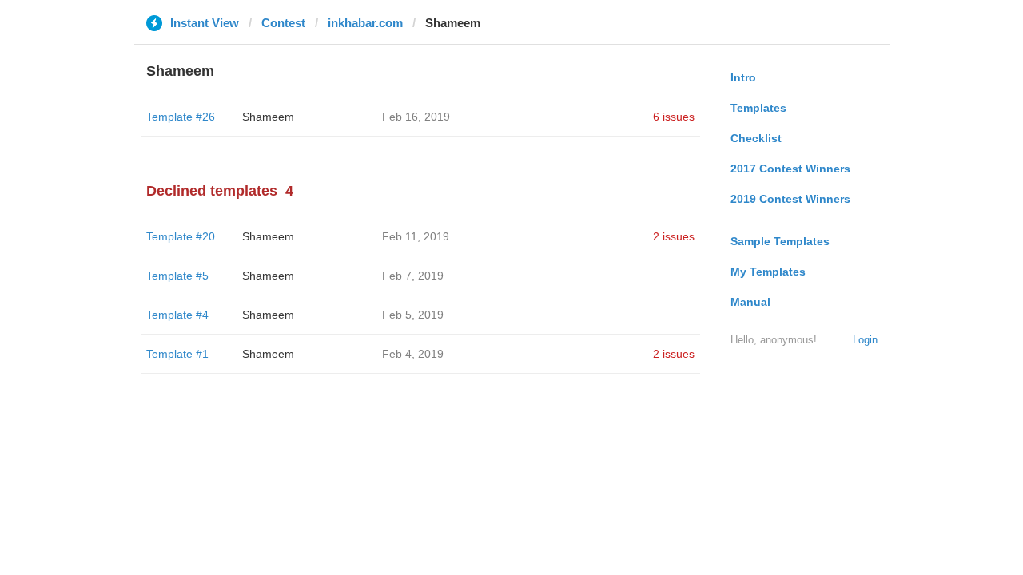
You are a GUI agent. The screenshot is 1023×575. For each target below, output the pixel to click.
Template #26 (180, 116)
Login (865, 340)
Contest (283, 23)
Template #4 (177, 314)
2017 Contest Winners (790, 168)
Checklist (756, 138)
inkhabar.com (365, 23)
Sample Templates (780, 241)
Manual (750, 301)
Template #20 (180, 236)
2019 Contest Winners (790, 198)
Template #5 (177, 275)
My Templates (768, 271)
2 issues (674, 236)
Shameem (268, 116)
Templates (758, 107)
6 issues (674, 116)
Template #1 (177, 353)
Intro (743, 77)
